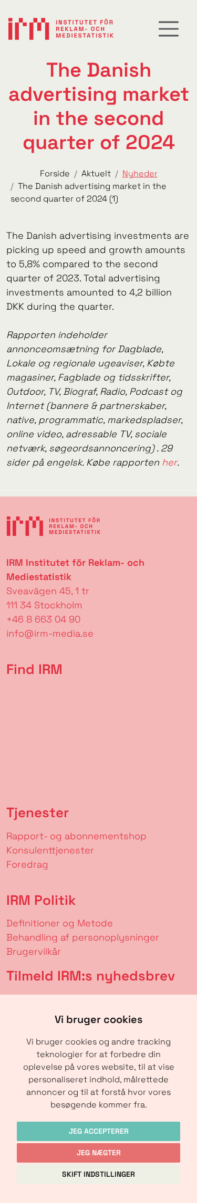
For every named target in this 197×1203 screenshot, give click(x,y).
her (169, 462)
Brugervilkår (33, 951)
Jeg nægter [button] (99, 1152)
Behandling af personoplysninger (84, 937)
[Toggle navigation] (169, 29)
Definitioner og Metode (59, 923)
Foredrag (27, 864)
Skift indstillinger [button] (98, 1174)
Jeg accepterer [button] (99, 1131)
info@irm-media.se (50, 633)
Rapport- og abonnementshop (76, 836)
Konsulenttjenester (50, 850)
